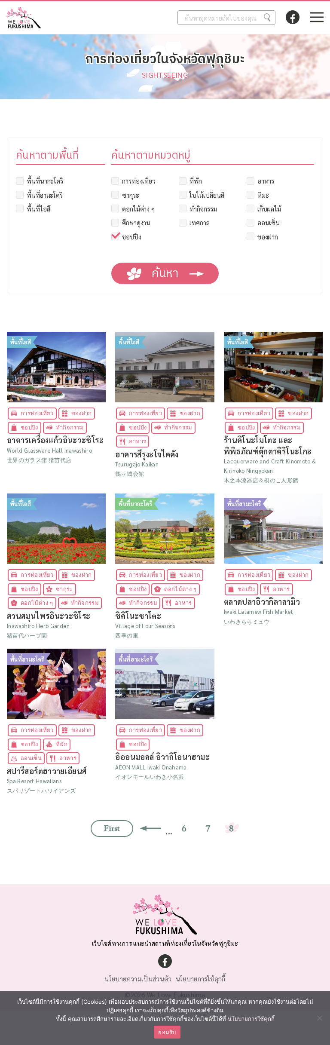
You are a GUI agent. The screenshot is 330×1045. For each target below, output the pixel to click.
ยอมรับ (167, 1032)
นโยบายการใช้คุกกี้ (201, 979)
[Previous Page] (148, 828)
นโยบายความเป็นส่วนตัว (137, 979)
